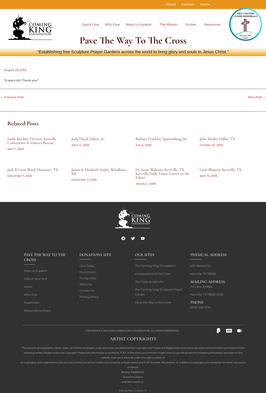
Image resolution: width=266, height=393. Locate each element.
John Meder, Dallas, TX (217, 139)
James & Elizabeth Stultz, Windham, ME (98, 171)
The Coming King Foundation (129, 330)
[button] (140, 24)
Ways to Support (139, 24)
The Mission (168, 24)
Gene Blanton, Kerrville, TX (221, 169)
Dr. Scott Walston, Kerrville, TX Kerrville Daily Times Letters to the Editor (162, 173)
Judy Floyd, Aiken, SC (88, 139)
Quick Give (90, 24)
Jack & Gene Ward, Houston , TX (32, 169)
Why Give (112, 24)
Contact (188, 4)
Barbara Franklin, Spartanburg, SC (162, 139)
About (171, 4)
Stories (191, 24)
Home (205, 4)
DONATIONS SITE (95, 255)
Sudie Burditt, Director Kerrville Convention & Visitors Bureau (31, 141)
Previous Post (12, 97)
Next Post (257, 97)
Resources (212, 24)
